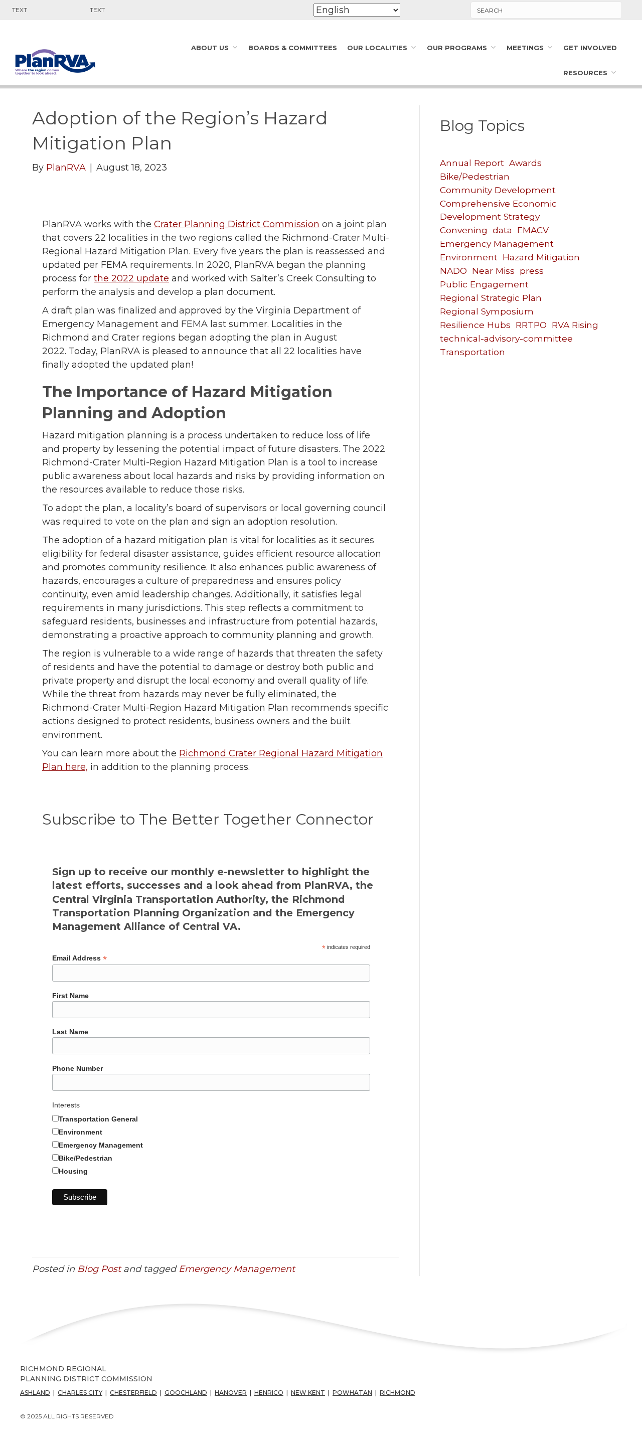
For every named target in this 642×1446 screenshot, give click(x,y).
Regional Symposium (487, 311)
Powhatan (352, 1392)
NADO (453, 270)
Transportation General (98, 1119)
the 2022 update (131, 278)
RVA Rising (575, 324)
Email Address (79, 958)
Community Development (498, 190)
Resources (585, 73)
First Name (70, 996)
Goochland (186, 1392)
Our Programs (457, 48)
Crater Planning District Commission (236, 224)
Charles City (80, 1392)
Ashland (35, 1392)
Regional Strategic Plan (491, 297)
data (502, 230)
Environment (80, 1132)
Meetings (525, 48)
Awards (525, 162)
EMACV (533, 230)
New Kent (308, 1392)
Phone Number (77, 1068)
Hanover (231, 1392)
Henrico (268, 1392)
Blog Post (99, 1268)
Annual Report (472, 162)
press (532, 270)
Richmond (397, 1392)
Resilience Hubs (475, 324)
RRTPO (531, 324)
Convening (464, 230)
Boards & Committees (292, 48)
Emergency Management (101, 1145)
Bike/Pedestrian (85, 1158)
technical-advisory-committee (506, 338)
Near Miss (493, 270)
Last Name (70, 1032)
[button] (25, 10)
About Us (210, 48)
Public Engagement (484, 284)
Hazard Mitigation (541, 257)
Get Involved (590, 48)
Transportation (472, 352)
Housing (73, 1171)
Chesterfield (133, 1392)
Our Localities (377, 48)
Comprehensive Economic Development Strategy (498, 210)
